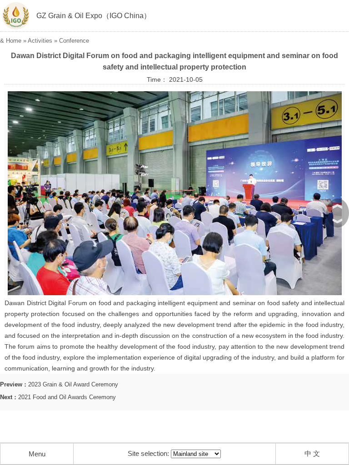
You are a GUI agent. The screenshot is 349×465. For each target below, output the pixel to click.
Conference (74, 40)
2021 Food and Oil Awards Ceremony (67, 397)
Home (13, 40)
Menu (37, 454)
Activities (40, 40)
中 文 (312, 453)
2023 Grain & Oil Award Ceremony (73, 384)
